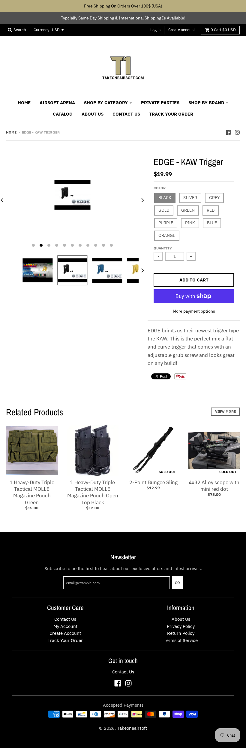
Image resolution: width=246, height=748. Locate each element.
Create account (181, 29)
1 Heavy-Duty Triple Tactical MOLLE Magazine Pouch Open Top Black (92, 492)
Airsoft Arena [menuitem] (57, 102)
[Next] (142, 200)
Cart (223, 29)
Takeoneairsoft (132, 728)
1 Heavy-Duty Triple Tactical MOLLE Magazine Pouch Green (32, 492)
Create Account (65, 633)
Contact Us (65, 619)
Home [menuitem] (24, 102)
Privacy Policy (181, 626)
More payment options (194, 311)
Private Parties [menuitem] (160, 102)
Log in (155, 29)
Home (11, 132)
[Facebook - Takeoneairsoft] (228, 132)
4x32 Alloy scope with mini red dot (214, 485)
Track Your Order (65, 640)
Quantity (163, 248)
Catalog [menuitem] (63, 114)
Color (160, 188)
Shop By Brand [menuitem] (206, 102)
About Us (181, 619)
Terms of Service (181, 640)
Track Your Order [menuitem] (171, 114)
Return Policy (180, 633)
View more (225, 411)
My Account (65, 626)
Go (177, 582)
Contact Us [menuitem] (126, 114)
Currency (41, 29)
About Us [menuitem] (93, 114)
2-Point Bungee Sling (153, 482)
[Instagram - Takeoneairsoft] (237, 132)
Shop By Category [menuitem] (106, 102)
